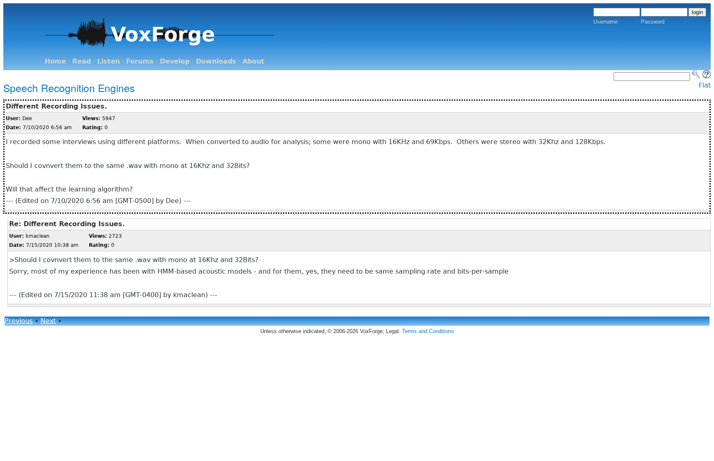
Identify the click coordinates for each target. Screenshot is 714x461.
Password (652, 22)
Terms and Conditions (428, 331)
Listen (108, 61)
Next (48, 321)
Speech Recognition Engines (69, 87)
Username (605, 22)
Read (81, 61)
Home (55, 61)
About (253, 61)
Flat (705, 85)
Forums (140, 61)
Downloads (216, 61)
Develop (175, 61)
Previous (19, 321)
